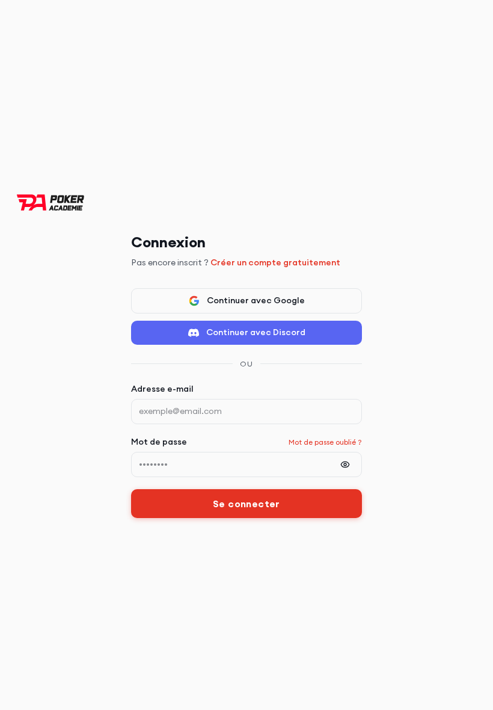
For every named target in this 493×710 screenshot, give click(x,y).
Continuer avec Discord (255, 332)
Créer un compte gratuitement (275, 262)
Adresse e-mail (162, 388)
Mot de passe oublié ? (325, 441)
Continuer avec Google (256, 300)
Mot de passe (159, 441)
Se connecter (246, 504)
